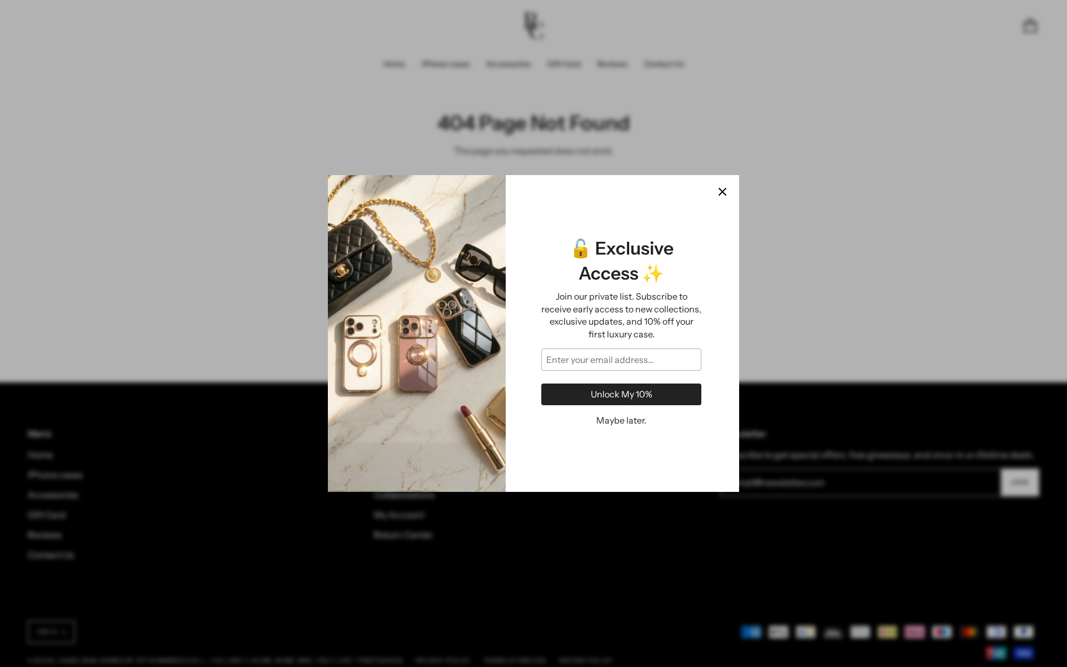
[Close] (722, 192)
